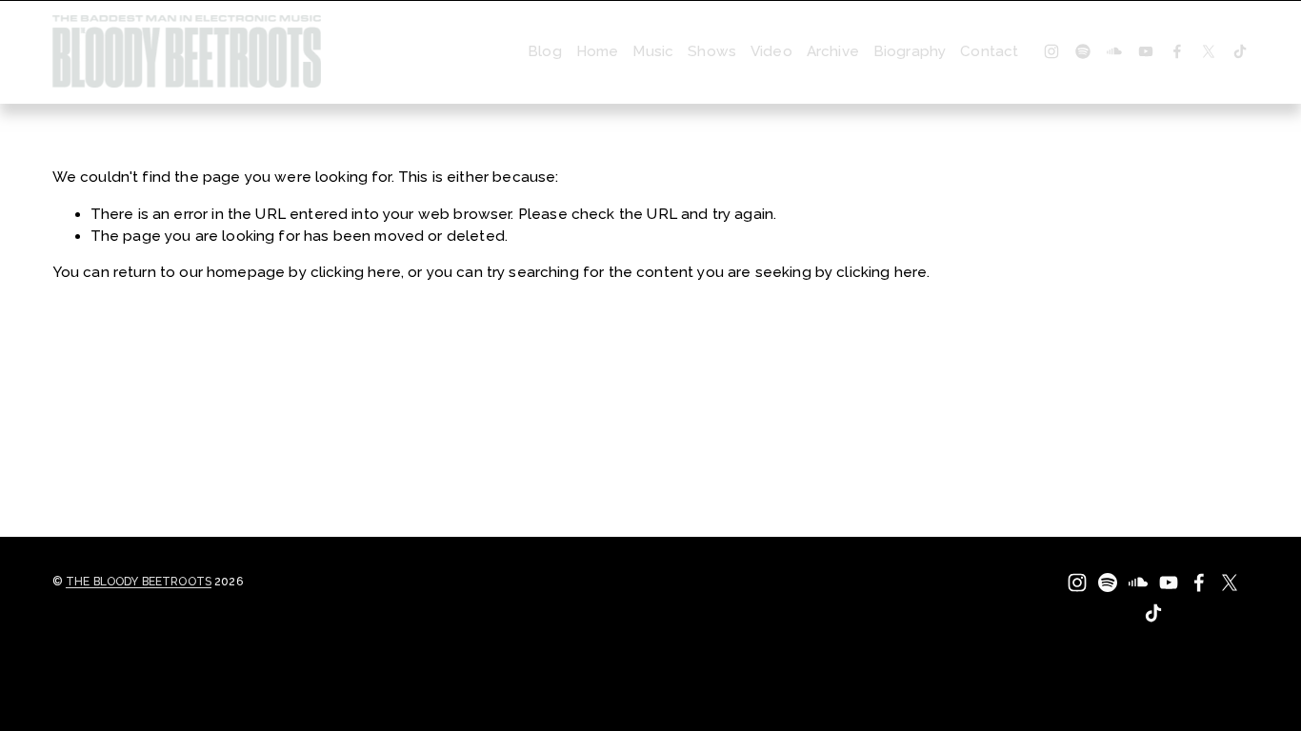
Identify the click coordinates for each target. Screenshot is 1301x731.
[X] (1208, 51)
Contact (989, 51)
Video (771, 51)
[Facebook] (1177, 51)
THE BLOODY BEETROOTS (138, 581)
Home (597, 51)
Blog (545, 51)
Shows (712, 51)
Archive (833, 51)
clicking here (355, 272)
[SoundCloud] (1114, 51)
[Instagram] (1051, 51)
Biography (909, 51)
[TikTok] (1240, 51)
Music (652, 51)
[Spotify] (1082, 51)
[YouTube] (1145, 51)
